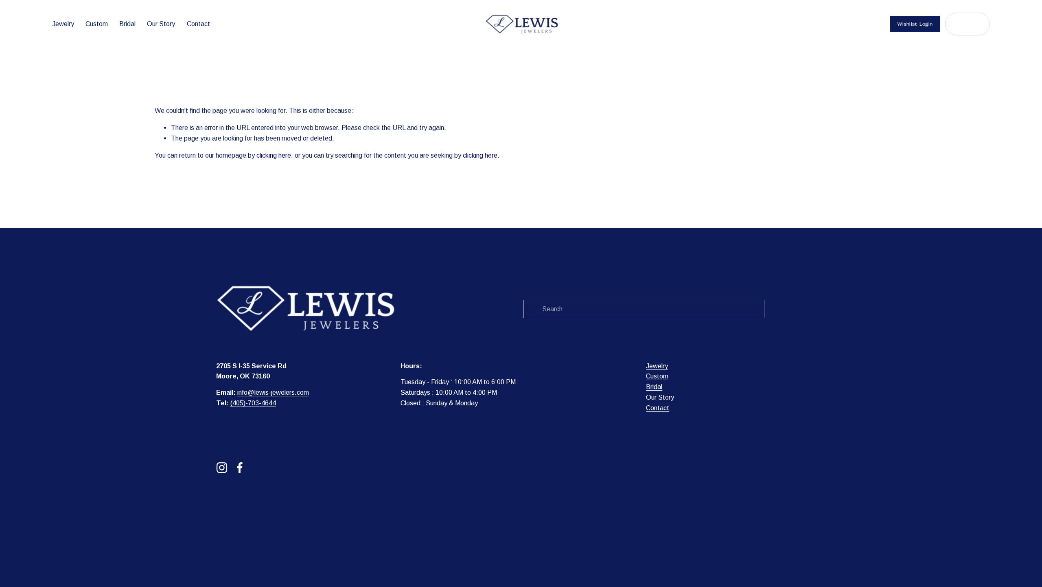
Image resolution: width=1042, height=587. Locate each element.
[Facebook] (239, 467)
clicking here (273, 155)
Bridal (127, 23)
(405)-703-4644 (253, 403)
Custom (96, 23)
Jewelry (63, 23)
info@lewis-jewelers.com (273, 392)
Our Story (161, 23)
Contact (198, 23)
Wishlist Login (915, 24)
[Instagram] (222, 467)
